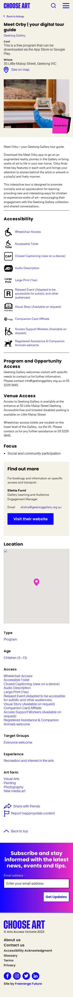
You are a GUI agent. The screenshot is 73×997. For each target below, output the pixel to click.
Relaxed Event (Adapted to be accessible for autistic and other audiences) (36, 294)
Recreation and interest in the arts (29, 761)
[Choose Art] (17, 5)
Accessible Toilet (26, 244)
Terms (8, 960)
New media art (14, 791)
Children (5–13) (15, 658)
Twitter (26, 976)
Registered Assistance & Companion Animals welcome (40, 343)
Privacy (10, 965)
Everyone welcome (18, 743)
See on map (20, 69)
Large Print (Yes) (26, 280)
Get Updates (56, 896)
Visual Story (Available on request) (38, 307)
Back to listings (15, 16)
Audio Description (27, 268)
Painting (10, 783)
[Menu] (66, 5)
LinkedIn (35, 976)
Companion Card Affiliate (32, 319)
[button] (36, 582)
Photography (13, 787)
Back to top (19, 831)
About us (12, 939)
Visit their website (30, 519)
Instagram (17, 976)
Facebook (7, 976)
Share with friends (26, 806)
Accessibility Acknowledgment (28, 950)
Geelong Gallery (14, 35)
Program (10, 639)
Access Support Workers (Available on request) (40, 331)
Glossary (10, 955)
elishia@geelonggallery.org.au (41, 507)
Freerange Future (28, 984)
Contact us (14, 945)
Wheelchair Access (28, 232)
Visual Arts (11, 779)
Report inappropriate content (33, 813)
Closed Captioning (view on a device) (40, 256)
